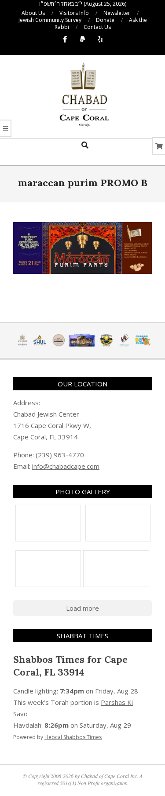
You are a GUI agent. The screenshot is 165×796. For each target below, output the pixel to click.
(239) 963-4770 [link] (60, 454)
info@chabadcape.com (65, 466)
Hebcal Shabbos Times (73, 737)
